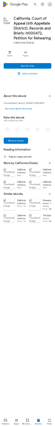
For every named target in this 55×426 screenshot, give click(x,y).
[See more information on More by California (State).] (49, 163)
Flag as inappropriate (18, 156)
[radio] (7, 129)
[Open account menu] (49, 4)
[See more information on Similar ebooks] (49, 194)
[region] (27, 53)
